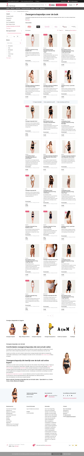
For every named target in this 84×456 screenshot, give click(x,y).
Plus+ (13, 446)
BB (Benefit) (10, 49)
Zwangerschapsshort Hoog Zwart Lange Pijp (49, 227)
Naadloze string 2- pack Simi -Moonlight (68, 227)
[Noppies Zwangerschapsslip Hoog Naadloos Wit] (32, 286)
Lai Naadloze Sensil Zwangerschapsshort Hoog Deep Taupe (67, 191)
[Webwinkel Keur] (52, 5)
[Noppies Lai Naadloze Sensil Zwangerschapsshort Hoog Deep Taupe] (68, 181)
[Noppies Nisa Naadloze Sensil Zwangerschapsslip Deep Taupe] (50, 40)
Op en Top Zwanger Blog (50, 408)
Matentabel (42, 8)
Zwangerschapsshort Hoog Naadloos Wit (31, 50)
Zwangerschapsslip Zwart (31, 121)
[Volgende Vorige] (52, 316)
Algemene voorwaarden (10, 411)
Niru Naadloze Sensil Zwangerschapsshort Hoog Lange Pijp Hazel (31, 261)
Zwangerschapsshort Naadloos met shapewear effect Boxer (68, 156)
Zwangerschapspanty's (61, 4)
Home (11, 11)
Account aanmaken (30, 413)
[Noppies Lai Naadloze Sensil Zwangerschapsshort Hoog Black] (68, 250)
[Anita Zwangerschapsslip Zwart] (32, 112)
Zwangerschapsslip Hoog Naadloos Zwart (31, 227)
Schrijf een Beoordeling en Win (12, 425)
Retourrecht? (8, 416)
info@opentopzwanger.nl (71, 416)
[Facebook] (63, 395)
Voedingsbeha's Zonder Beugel (51, 434)
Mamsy (9, 55)
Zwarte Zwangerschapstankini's (51, 425)
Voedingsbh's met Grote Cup (50, 436)
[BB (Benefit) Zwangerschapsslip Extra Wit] (50, 286)
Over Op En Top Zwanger (11, 408)
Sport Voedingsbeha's (10, 22)
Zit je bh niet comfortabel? (50, 410)
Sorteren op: (67, 30)
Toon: (60, 30)
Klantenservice (64, 1)
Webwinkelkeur (75, 1)
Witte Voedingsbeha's (49, 421)
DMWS (10, 446)
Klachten (8, 418)
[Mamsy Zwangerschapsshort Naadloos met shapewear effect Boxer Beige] (50, 146)
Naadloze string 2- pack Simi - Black (68, 86)
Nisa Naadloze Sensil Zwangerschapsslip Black (49, 122)
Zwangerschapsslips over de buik (13, 26)
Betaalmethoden (9, 413)
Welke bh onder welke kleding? (51, 414)
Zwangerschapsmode (25, 8)
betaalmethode (23, 367)
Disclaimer (8, 419)
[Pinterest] (69, 395)
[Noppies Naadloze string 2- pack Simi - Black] (68, 76)
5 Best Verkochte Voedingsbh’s (51, 416)
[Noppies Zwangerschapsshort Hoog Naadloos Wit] (32, 40)
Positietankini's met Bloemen (50, 427)
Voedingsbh (8, 20)
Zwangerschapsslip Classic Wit (50, 259)
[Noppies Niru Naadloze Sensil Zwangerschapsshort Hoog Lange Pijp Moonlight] (68, 40)
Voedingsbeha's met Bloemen (50, 422)
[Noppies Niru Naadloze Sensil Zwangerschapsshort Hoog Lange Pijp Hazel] (32, 250)
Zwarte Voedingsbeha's (49, 419)
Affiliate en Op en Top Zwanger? (12, 424)
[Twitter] (65, 395)
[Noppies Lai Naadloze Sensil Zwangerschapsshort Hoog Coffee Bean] (50, 181)
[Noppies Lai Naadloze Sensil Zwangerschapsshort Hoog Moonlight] (68, 112)
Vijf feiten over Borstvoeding (50, 411)
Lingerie (8, 8)
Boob (9, 51)
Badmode (13, 8)
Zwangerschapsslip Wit (30, 190)
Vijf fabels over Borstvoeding (50, 413)
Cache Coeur (10, 53)
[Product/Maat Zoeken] (46, 4)
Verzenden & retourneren (11, 414)
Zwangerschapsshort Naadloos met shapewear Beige (32, 86)
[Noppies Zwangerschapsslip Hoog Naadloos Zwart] (32, 217)
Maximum (19, 36)
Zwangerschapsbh (9, 16)
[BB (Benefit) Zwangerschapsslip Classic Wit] (50, 250)
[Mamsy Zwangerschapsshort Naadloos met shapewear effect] (50, 76)
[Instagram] (67, 395)
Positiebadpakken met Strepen (51, 431)
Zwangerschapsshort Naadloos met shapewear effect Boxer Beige (50, 157)
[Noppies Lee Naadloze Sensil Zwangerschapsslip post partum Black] (32, 146)
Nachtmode (18, 8)
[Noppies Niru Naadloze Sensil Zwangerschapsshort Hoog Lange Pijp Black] (68, 286)
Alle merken (10, 45)
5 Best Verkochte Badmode (50, 418)
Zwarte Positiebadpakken (50, 430)
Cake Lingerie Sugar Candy (50, 437)
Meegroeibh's (9, 18)
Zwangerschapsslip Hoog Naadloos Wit (31, 296)
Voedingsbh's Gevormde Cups (51, 433)
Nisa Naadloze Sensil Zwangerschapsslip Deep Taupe (49, 51)
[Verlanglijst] (74, 5)
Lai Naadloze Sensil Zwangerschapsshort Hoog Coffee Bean (49, 191)
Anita (9, 47)
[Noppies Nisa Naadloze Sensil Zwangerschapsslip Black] (50, 112)
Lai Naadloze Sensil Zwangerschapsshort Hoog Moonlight (67, 122)
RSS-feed (16, 446)
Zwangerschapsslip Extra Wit (50, 295)
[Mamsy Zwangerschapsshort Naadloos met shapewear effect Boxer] (68, 146)
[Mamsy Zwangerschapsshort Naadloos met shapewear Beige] (32, 76)
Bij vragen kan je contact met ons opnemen (14, 373)
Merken (33, 8)
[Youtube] (71, 395)
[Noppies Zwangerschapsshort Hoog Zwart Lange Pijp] (50, 217)
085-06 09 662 (68, 414)
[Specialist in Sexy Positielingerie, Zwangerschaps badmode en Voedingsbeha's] (14, 5)
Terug (8, 11)
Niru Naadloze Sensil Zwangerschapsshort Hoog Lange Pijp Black (67, 297)
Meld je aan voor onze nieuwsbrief (69, 398)
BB (49, 354)
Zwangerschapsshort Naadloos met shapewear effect (50, 86)
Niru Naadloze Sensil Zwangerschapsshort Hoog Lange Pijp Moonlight (67, 51)
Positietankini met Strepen (50, 428)
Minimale (9, 36)
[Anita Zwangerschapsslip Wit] (32, 181)
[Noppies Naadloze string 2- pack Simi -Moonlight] (68, 217)
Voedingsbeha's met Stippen (50, 424)
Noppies (62, 48)
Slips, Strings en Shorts (10, 24)
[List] (57, 30)
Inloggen (28, 411)
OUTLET (37, 8)
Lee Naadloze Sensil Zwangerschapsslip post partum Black (31, 157)
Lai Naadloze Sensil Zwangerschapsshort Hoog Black (67, 261)
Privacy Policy (9, 421)
